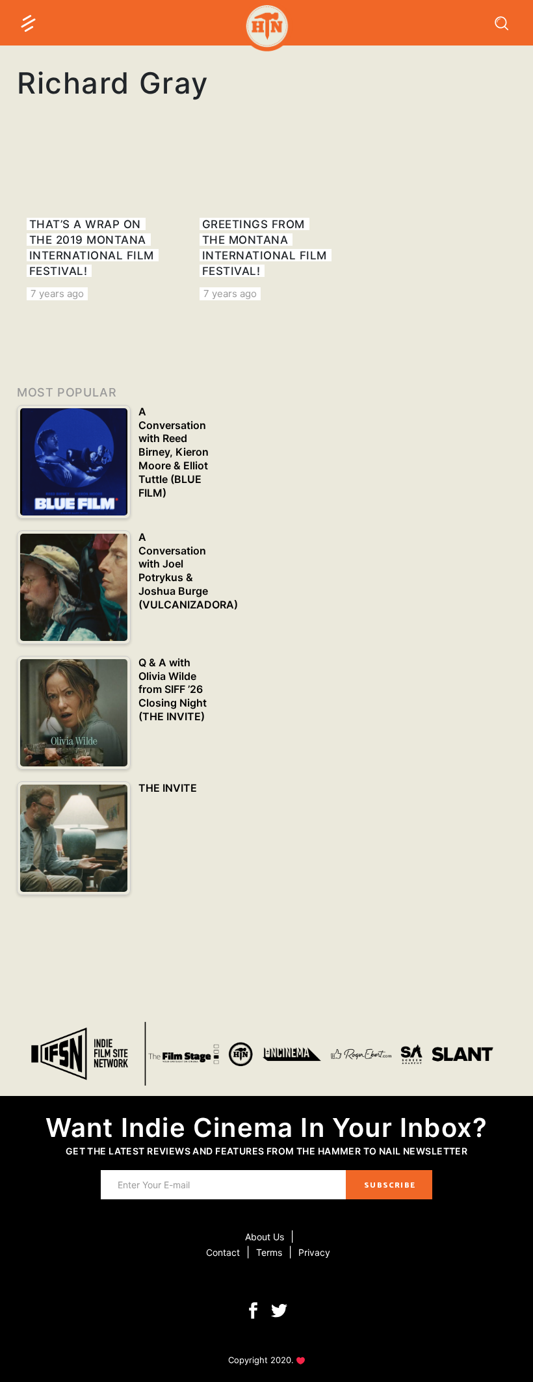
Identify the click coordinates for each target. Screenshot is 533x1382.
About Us (264, 1236)
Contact (223, 1252)
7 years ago (57, 293)
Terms (269, 1252)
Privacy (314, 1252)
